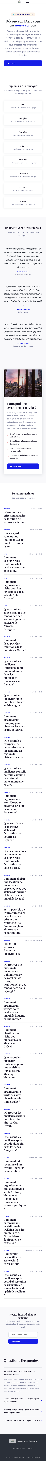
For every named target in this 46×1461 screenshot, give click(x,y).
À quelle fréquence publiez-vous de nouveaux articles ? (19, 1372)
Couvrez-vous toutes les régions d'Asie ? (22, 1420)
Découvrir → (12, 63)
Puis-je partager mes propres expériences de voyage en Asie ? (22, 1411)
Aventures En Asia (27, 1441)
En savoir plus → (17, 466)
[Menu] (27, 2)
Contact (30, 1448)
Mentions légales (19, 1448)
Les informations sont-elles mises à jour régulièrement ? (21, 1400)
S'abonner (16, 1341)
